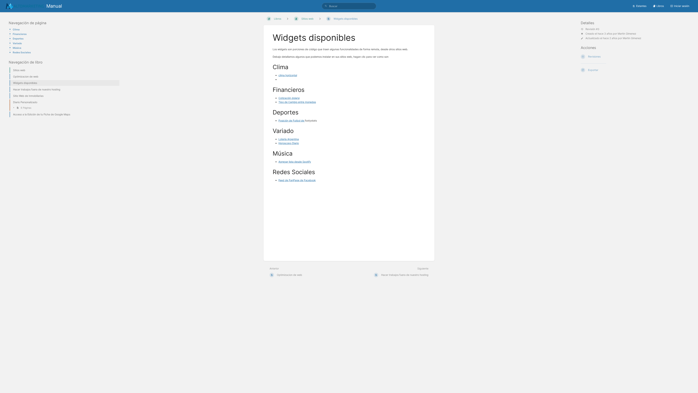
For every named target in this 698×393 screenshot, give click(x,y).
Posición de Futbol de (291, 120)
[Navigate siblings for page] (320, 18)
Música (17, 47)
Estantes (641, 5)
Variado (17, 43)
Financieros (20, 34)
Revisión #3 (592, 29)
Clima (16, 29)
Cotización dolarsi (289, 98)
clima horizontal (287, 75)
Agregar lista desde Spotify (294, 161)
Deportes (18, 38)
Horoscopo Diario (288, 143)
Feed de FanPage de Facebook (297, 180)
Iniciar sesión (681, 5)
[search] (349, 6)
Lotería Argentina (288, 139)
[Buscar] (326, 6)
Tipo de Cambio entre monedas (297, 102)
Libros (660, 5)
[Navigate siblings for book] (287, 18)
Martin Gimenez (627, 33)
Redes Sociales (22, 52)
